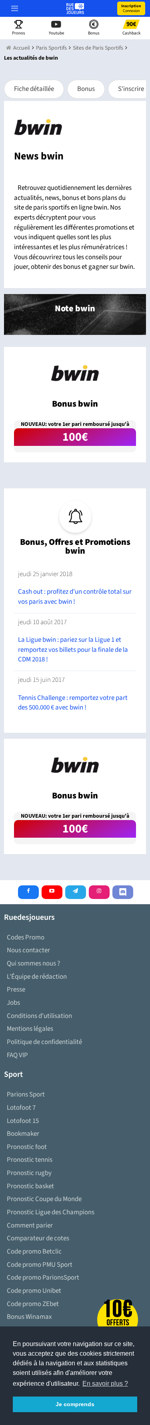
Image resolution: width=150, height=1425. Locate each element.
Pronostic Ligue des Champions (50, 1212)
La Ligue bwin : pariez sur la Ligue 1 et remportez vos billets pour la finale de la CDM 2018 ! (73, 649)
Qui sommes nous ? (33, 963)
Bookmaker (23, 1134)
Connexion (131, 8)
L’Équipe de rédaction (37, 977)
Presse (16, 989)
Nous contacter (28, 950)
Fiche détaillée (34, 89)
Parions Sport (26, 1094)
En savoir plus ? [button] (105, 1383)
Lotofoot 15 (23, 1121)
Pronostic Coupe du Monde (44, 1199)
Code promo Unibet (34, 1291)
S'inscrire (131, 89)
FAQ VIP (17, 1055)
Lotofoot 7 (21, 1108)
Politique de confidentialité (44, 1042)
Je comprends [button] (75, 1404)
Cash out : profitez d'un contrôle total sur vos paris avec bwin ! (75, 597)
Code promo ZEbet (33, 1304)
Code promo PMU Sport (39, 1265)
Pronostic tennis (29, 1160)
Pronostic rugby (29, 1173)
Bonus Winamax (29, 1317)
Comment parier (30, 1225)
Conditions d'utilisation (39, 1016)
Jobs (13, 1003)
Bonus (86, 89)
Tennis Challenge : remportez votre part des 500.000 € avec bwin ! (73, 703)
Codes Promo (25, 937)
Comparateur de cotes (38, 1238)
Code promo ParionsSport (43, 1277)
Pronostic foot (27, 1147)
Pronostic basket (30, 1186)
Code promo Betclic (34, 1251)
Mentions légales (30, 1029)
